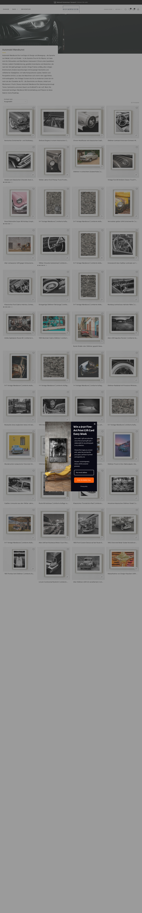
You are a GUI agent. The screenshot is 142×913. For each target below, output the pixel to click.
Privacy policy (84, 486)
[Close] (94, 424)
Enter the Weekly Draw (84, 480)
